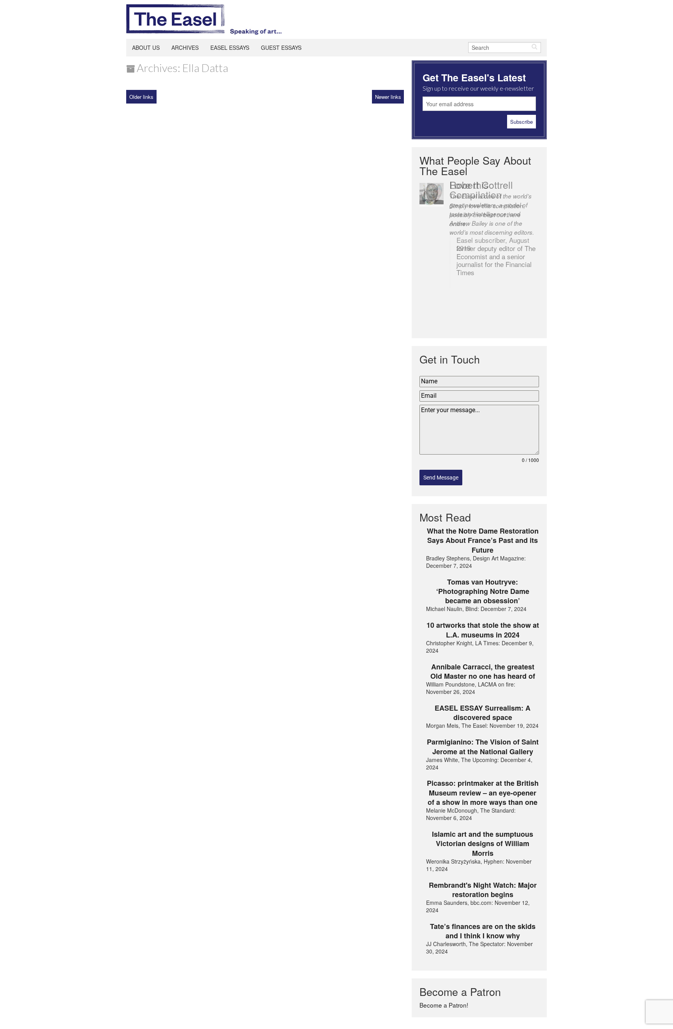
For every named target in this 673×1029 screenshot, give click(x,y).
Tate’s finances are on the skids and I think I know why (483, 931)
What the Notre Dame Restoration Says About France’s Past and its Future (483, 540)
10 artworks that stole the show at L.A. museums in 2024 (482, 629)
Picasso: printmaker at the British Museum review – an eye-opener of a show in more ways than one (483, 792)
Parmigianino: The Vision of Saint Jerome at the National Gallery (483, 746)
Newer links (388, 96)
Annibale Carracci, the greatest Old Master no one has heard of (482, 671)
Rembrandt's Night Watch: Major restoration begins (483, 889)
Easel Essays (229, 47)
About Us (146, 47)
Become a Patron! (443, 1005)
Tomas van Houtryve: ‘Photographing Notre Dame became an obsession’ (482, 591)
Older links (141, 96)
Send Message (440, 477)
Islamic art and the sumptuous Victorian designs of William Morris (482, 843)
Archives (185, 47)
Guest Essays (281, 47)
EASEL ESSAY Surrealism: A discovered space (482, 712)
